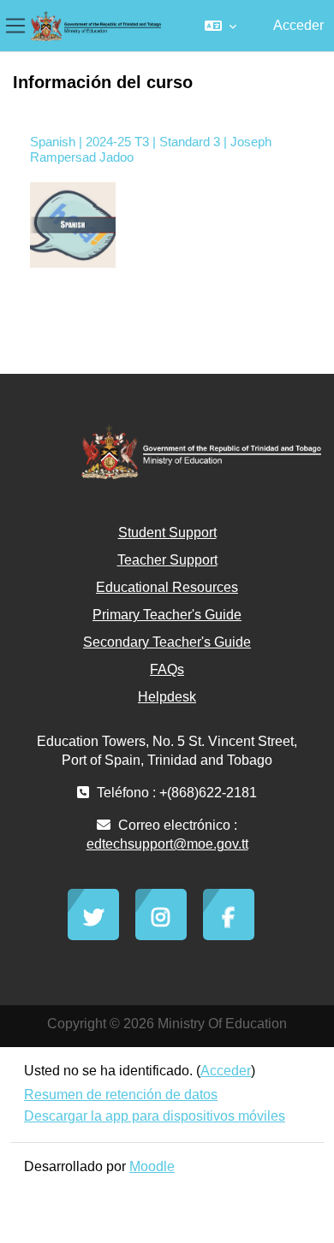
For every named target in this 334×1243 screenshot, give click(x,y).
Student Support (167, 532)
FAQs (167, 669)
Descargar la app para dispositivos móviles (154, 1116)
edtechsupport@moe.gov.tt (167, 844)
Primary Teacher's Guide (167, 614)
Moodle (152, 1166)
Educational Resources (167, 587)
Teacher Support (167, 560)
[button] (220, 25)
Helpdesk (167, 697)
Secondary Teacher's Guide (167, 642)
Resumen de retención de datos (121, 1094)
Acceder (298, 25)
